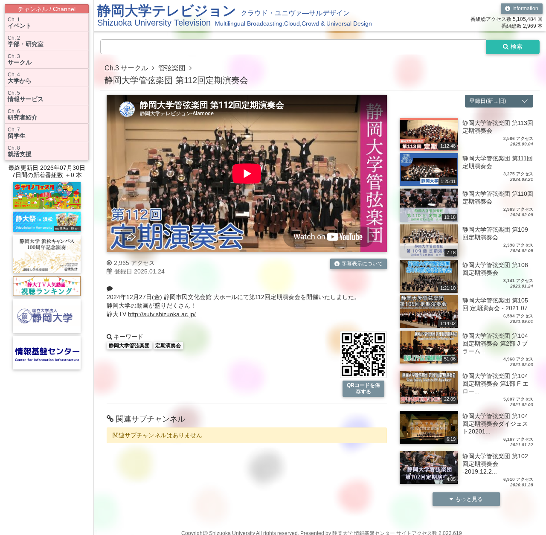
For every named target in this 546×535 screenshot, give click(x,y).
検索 (517, 46)
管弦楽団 (172, 68)
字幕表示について (362, 264)
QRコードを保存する (363, 388)
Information (525, 9)
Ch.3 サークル (126, 68)
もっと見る (469, 499)
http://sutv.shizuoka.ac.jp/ (162, 314)
